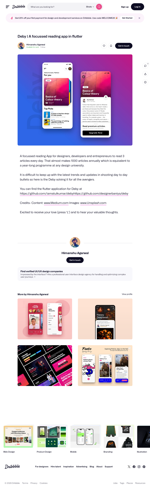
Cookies (43, 483)
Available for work (32, 47)
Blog (92, 466)
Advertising (81, 466)
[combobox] (55, 7)
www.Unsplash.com (93, 203)
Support (109, 466)
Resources (140, 483)
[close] (139, 18)
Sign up (125, 7)
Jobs (115, 483)
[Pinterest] (144, 466)
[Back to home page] (18, 6)
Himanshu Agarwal (35, 44)
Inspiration (68, 466)
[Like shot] (104, 46)
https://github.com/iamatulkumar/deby (47, 193)
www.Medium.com (56, 203)
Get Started (127, 18)
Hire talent (56, 466)
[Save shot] (111, 46)
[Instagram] (139, 466)
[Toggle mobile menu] (7, 7)
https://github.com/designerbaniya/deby (101, 193)
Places (130, 483)
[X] (129, 466)
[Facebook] (134, 466)
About (99, 466)
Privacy (33, 483)
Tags (122, 483)
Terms (25, 483)
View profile (127, 294)
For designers (41, 466)
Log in (137, 6)
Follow (42, 47)
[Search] (99, 7)
